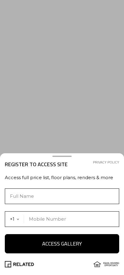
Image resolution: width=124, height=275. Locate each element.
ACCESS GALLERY (62, 244)
